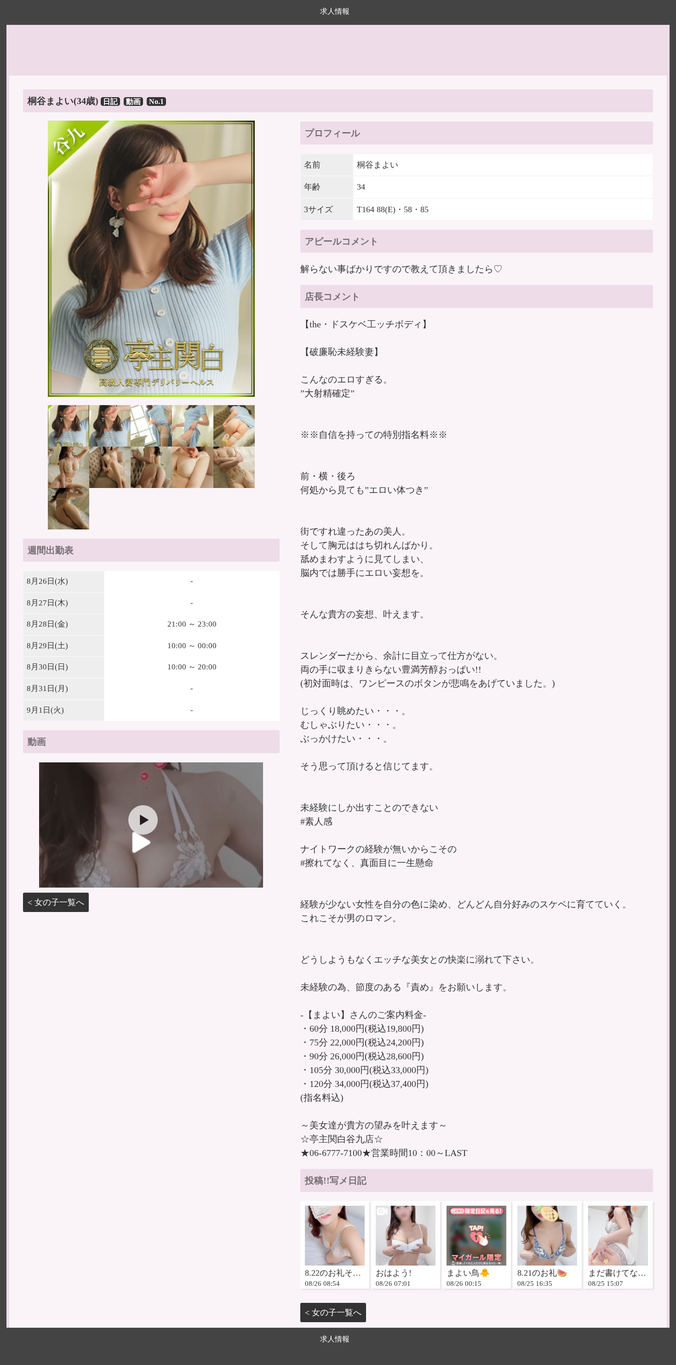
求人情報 (334, 11)
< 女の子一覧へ (56, 902)
